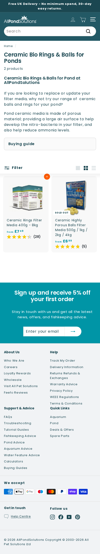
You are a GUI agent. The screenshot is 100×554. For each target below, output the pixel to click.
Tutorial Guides (16, 429)
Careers (11, 367)
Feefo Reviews (16, 392)
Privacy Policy (61, 390)
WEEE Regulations (64, 397)
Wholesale (13, 380)
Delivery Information (66, 367)
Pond (54, 423)
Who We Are (14, 360)
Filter (17, 167)
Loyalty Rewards (17, 373)
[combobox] (50, 31)
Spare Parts (60, 436)
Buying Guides (15, 468)
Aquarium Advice (18, 448)
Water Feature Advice (22, 455)
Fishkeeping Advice (20, 436)
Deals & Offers (62, 429)
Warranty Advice (64, 384)
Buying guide (21, 143)
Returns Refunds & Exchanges (65, 375)
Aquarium (58, 417)
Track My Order (62, 360)
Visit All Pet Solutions (21, 386)
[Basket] (82, 19)
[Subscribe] (73, 331)
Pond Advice (14, 442)
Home (8, 46)
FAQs (8, 417)
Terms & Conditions (66, 403)
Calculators (13, 461)
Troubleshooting (17, 423)
